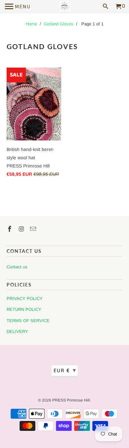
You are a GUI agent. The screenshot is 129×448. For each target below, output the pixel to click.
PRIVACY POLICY (25, 298)
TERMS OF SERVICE (28, 320)
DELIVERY (17, 331)
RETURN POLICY (24, 309)
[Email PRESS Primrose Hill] (33, 229)
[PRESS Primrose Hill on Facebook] (10, 229)
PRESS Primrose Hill (71, 400)
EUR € (65, 370)
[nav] (18, 6)
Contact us (17, 266)
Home (31, 23)
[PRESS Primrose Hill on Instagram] (22, 229)
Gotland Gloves (58, 23)
